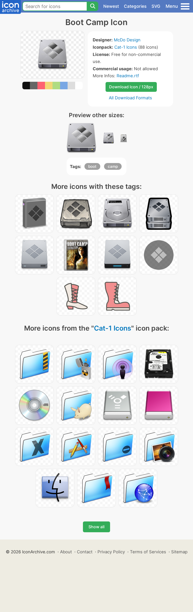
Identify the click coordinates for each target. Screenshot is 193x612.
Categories (135, 6)
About (66, 551)
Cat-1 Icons (125, 47)
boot (92, 166)
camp (113, 166)
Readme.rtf (128, 75)
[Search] (92, 6)
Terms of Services (148, 551)
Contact (84, 551)
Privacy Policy (111, 551)
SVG (156, 6)
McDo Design (127, 39)
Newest (111, 6)
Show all (96, 526)
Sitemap (179, 551)
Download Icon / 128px (131, 86)
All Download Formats (130, 97)
